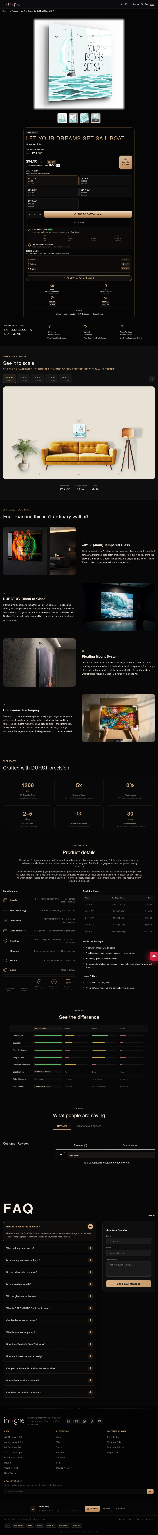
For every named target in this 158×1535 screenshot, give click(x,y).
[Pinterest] (84, 1421)
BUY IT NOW (79, 222)
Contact (60, 1447)
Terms (131, 1519)
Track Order (113, 1437)
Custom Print (11, 1468)
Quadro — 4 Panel (13, 1457)
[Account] (121, 4)
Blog (58, 1463)
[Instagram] (69, 1421)
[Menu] (152, 4)
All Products (14, 11)
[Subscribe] (150, 1491)
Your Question (112, 1259)
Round (7, 1463)
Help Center (113, 1452)
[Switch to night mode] (152, 379)
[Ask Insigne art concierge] (154, 956)
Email (108, 1248)
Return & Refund (115, 1447)
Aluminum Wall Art (13, 1442)
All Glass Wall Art (13, 1437)
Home (4, 11)
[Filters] (61, 1155)
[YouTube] (100, 1421)
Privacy (122, 1519)
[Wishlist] (126, 4)
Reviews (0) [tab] (80, 1145)
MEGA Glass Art (12, 1447)
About (59, 1437)
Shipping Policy (115, 1442)
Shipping (150, 1519)
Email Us (94, 1509)
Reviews (62, 1126)
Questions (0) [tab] (130, 1145)
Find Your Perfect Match (81, 278)
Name (108, 1236)
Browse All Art (63, 1468)
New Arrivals (11, 1473)
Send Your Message (128, 1284)
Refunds (139, 1519)
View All (151, 1215)
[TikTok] (92, 1421)
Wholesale (61, 1457)
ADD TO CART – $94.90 (89, 214)
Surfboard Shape (13, 1452)
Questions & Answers (88, 1126)
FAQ (58, 1442)
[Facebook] (76, 1421)
